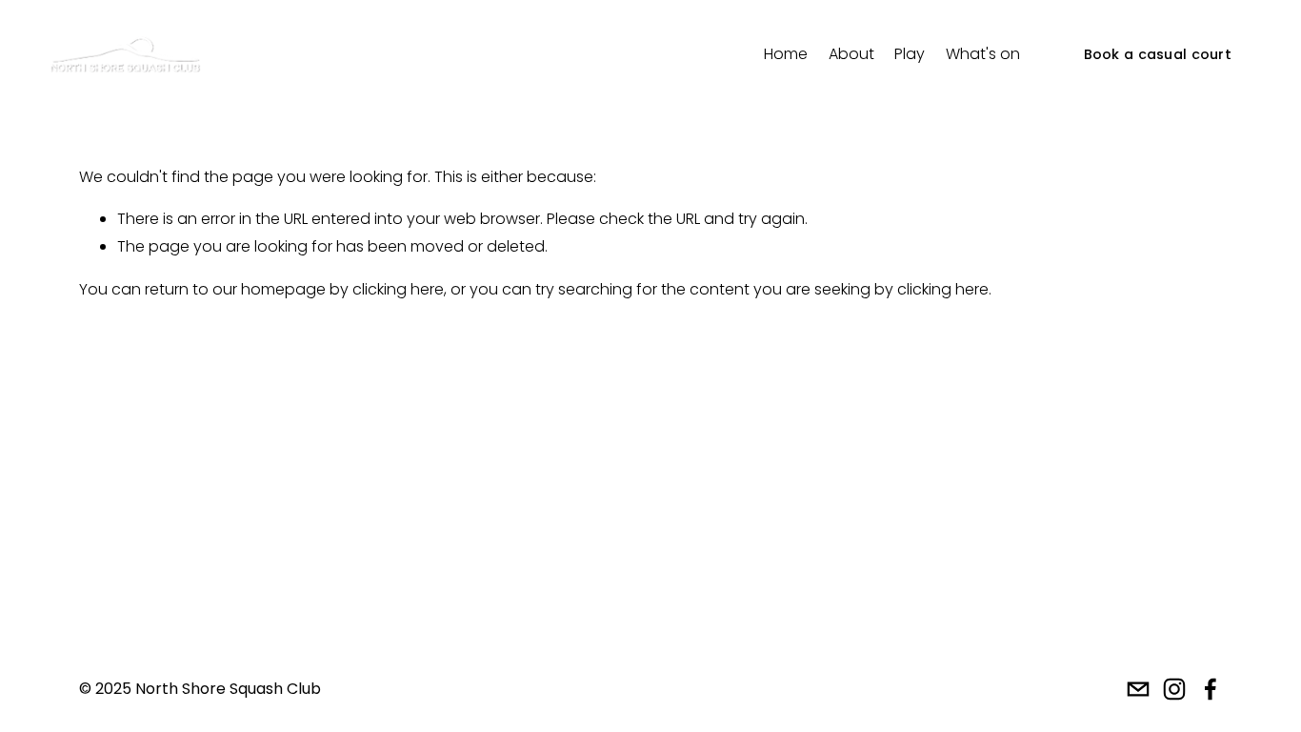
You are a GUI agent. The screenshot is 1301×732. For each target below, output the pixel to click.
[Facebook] (1210, 689)
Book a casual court (1157, 54)
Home (786, 54)
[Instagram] (1174, 689)
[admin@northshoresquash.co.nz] (1138, 689)
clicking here (398, 289)
